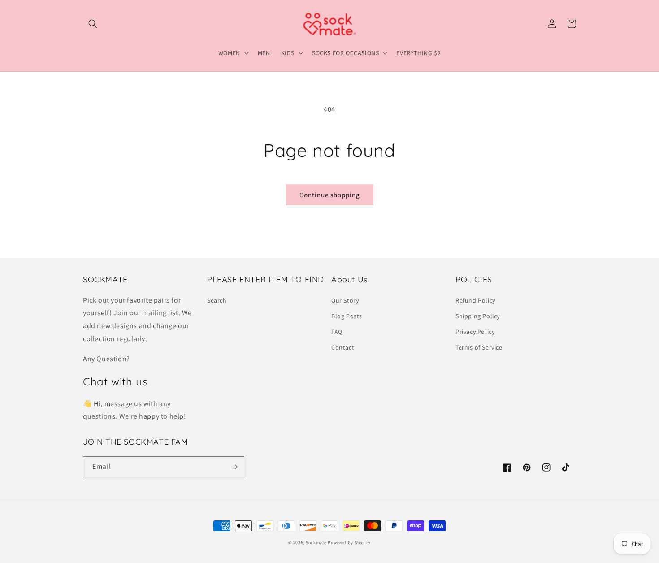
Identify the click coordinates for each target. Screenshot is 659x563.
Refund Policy (475, 300)
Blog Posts (346, 316)
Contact (342, 347)
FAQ (337, 332)
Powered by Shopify (349, 543)
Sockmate (316, 543)
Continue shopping (329, 195)
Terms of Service (479, 347)
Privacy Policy (474, 332)
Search (217, 300)
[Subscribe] (234, 466)
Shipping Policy (477, 316)
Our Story (345, 300)
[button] (93, 24)
